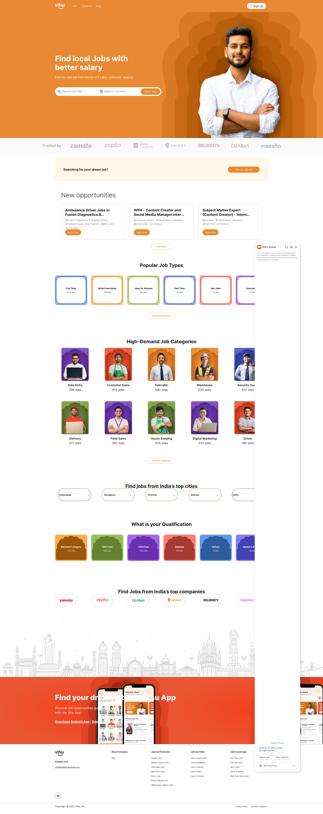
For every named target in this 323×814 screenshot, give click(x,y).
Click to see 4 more (161, 316)
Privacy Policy (241, 806)
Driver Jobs (156, 776)
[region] (277, 506)
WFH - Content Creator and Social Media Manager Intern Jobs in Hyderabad (158, 212)
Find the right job (244, 169)
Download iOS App (106, 721)
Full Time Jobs (236, 762)
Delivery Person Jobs (160, 762)
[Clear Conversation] (286, 247)
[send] (294, 765)
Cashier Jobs (156, 758)
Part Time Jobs (236, 758)
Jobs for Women (237, 771)
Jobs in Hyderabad (199, 758)
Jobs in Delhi (196, 771)
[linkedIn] (58, 796)
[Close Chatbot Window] (296, 247)
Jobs (74, 6)
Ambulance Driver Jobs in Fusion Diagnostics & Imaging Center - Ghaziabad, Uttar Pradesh (90, 212)
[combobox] (76, 91)
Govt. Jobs (234, 767)
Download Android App (72, 721)
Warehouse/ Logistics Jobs (162, 785)
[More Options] (260, 765)
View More (161, 246)
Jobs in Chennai (197, 776)
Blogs (98, 6)
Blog (113, 758)
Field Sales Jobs (158, 767)
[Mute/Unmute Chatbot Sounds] (291, 247)
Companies (86, 6)
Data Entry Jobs (157, 771)
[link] (74, 495)
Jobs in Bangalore (198, 762)
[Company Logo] (59, 6)
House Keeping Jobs (159, 780)
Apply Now (73, 232)
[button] (256, 6)
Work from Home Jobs (239, 776)
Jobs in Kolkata (197, 767)
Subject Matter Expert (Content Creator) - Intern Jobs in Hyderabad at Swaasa (225, 212)
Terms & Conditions (258, 806)
